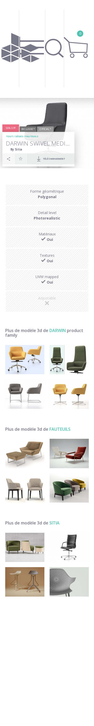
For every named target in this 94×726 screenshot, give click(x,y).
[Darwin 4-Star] (69, 394)
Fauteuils (31, 136)
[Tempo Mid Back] (69, 547)
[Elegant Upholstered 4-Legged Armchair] (24, 488)
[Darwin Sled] (24, 394)
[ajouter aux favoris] (20, 158)
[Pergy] (24, 547)
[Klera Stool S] (24, 582)
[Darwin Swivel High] (69, 359)
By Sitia (16, 149)
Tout (9, 136)
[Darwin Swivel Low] (24, 359)
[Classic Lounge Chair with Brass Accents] (69, 453)
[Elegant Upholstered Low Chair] (69, 488)
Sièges (19, 136)
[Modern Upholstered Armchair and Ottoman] (24, 453)
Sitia (54, 523)
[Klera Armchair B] (69, 582)
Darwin (57, 330)
